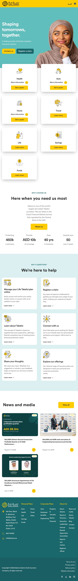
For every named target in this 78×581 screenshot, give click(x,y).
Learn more (58, 115)
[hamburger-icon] (75, 3)
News (34, 415)
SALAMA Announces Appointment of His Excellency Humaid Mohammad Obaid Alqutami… (19, 483)
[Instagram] (74, 577)
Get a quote (19, 88)
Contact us (8, 51)
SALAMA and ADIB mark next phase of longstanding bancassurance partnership (57, 441)
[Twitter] (66, 577)
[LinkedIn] (70, 577)
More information (17, 82)
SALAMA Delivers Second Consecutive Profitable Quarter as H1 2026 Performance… (18, 442)
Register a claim (25, 51)
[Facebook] (62, 577)
